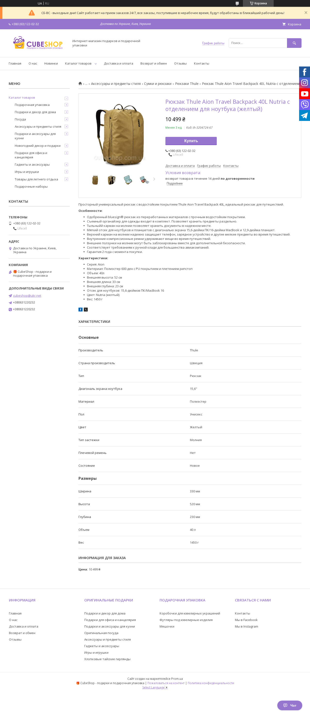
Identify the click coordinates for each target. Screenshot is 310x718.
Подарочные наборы (31, 186)
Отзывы (180, 63)
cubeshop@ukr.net (27, 295)
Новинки (51, 63)
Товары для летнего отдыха (36, 179)
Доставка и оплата (118, 63)
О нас (33, 63)
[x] (86, 310)
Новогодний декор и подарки (38, 145)
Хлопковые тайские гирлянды (107, 659)
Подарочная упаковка (32, 105)
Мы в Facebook (246, 620)
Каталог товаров (78, 63)
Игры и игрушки (27, 172)
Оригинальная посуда (101, 633)
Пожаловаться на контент (166, 683)
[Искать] (294, 43)
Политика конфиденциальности (211, 683)
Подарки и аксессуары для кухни (35, 136)
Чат (293, 705)
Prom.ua (177, 679)
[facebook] (80, 310)
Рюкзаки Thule (187, 84)
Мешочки (167, 626)
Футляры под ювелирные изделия (186, 620)
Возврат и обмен (153, 63)
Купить (191, 141)
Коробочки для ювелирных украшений (190, 613)
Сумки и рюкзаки (157, 84)
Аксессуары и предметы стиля (116, 84)
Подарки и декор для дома (35, 112)
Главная (15, 63)
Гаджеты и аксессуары (32, 164)
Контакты (201, 63)
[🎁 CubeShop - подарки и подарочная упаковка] (38, 51)
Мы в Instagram (246, 626)
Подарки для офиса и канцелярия (31, 155)
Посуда (20, 119)
